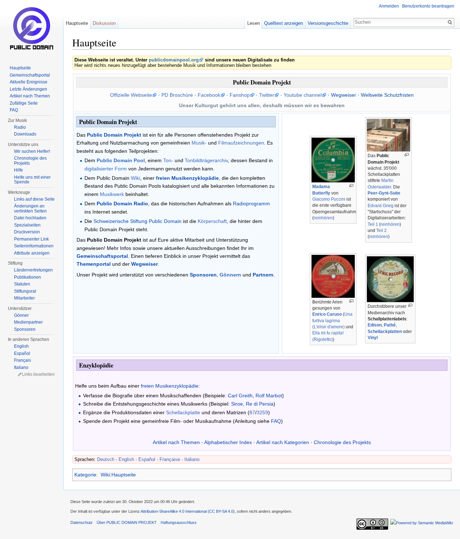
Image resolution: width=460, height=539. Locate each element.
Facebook (209, 95)
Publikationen (27, 277)
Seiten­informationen (34, 245)
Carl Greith (240, 395)
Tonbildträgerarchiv (206, 160)
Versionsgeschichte (328, 23)
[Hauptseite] (31, 29)
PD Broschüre (177, 95)
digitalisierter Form (105, 169)
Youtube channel (303, 95)
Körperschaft (212, 221)
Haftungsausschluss (179, 522)
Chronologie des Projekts (342, 442)
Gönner (21, 315)
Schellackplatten (385, 331)
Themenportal (94, 264)
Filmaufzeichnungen (241, 143)
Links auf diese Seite (34, 199)
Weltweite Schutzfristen (387, 95)
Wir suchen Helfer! (32, 151)
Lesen (253, 23)
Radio (20, 127)
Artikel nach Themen (176, 442)
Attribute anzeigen (32, 253)
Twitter (266, 95)
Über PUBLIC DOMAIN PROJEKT (127, 522)
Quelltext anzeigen (283, 23)
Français (22, 360)
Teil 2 (381, 230)
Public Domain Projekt (114, 135)
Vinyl (373, 337)
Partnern (263, 275)
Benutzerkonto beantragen (428, 6)
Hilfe (18, 170)
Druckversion (27, 231)
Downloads (25, 134)
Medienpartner (28, 322)
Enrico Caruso (327, 314)
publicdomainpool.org (174, 60)
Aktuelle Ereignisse (28, 81)
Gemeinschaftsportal (102, 256)
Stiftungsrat (25, 291)
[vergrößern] (351, 186)
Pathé (390, 325)
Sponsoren (203, 275)
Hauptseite (77, 23)
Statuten (22, 284)
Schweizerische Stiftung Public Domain (137, 221)
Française (170, 459)
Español (146, 459)
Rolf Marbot (269, 395)
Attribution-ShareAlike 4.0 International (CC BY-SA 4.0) (188, 511)
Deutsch (105, 459)
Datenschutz (81, 522)
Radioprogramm (251, 203)
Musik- (199, 143)
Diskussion (104, 23)
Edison (375, 325)
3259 (262, 412)
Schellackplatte (183, 412)
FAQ (276, 421)
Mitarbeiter (24, 298)
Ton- (168, 160)
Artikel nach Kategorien (282, 442)
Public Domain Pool (121, 160)
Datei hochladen (30, 217)
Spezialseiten (27, 225)
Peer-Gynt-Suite (384, 193)
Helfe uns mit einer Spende (32, 180)
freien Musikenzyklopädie (187, 178)
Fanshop (240, 95)
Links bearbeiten (38, 374)
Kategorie (85, 475)
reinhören (323, 217)
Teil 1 (373, 224)
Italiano (191, 459)
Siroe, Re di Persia (252, 404)
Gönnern (230, 275)
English (126, 459)
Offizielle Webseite (131, 95)
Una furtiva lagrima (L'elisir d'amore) (332, 320)
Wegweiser (343, 95)
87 (252, 412)
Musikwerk (112, 194)
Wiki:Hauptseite (118, 475)
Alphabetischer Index (228, 442)
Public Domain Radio (122, 203)
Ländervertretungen (33, 270)
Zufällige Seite (24, 103)
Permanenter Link (31, 239)
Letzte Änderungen (28, 89)
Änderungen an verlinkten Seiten (30, 209)
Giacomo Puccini (328, 199)
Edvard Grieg (381, 205)
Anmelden (389, 6)
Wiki (135, 178)
